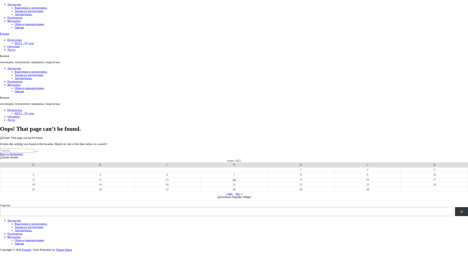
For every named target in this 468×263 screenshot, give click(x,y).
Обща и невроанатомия (29, 24)
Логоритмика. (23, 14)
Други (11, 49)
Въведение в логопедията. (31, 7)
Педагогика (14, 39)
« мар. (229, 193)
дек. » (238, 193)
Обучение (13, 46)
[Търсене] (461, 211)
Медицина (13, 20)
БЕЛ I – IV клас (24, 43)
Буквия (4, 33)
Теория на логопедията (29, 11)
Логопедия (14, 4)
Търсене (5, 205)
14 (234, 179)
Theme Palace (64, 249)
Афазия (19, 27)
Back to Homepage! (11, 154)
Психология (14, 17)
